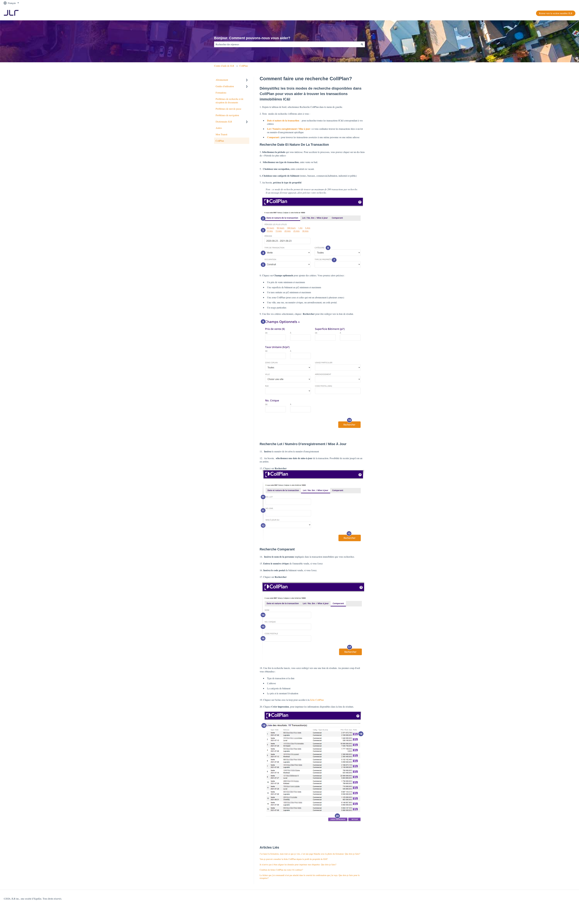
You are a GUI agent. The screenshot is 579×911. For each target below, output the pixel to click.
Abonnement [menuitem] (222, 79)
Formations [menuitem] (221, 92)
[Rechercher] (362, 44)
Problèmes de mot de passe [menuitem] (228, 108)
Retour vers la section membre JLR (555, 13)
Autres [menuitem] (219, 127)
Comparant (273, 137)
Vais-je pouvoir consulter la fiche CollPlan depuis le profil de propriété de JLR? (294, 859)
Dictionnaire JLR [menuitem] (224, 121)
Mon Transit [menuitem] (221, 134)
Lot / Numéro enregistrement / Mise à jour (288, 128)
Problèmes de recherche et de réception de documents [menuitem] (229, 100)
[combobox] (286, 44)
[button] (246, 80)
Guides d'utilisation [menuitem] (225, 86)
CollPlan (243, 65)
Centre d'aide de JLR (224, 65)
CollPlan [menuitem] (220, 140)
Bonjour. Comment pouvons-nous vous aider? (252, 38)
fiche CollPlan (317, 699)
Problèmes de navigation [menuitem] (227, 115)
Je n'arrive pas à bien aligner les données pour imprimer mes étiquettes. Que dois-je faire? (298, 864)
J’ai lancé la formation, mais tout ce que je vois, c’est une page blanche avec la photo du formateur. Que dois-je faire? (310, 853)
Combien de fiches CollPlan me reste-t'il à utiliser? (281, 869)
